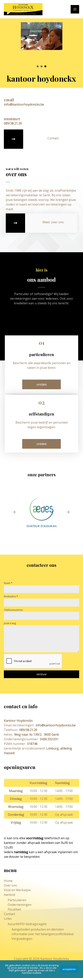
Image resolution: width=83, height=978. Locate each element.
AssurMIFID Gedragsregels (27, 924)
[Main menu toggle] (75, 9)
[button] (41, 384)
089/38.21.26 (28, 730)
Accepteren (69, 969)
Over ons (10, 885)
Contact (9, 914)
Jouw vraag (10, 623)
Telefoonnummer (13, 610)
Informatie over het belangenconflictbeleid (42, 934)
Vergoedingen (22, 939)
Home (8, 881)
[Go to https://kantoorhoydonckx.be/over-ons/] (41, 223)
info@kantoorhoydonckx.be (55, 725)
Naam (8, 583)
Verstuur (41, 674)
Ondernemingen (19, 905)
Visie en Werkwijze (17, 890)
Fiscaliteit (14, 909)
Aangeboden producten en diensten (38, 929)
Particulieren (17, 900)
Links (8, 918)
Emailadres (11, 596)
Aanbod (9, 895)
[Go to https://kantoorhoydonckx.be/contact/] (41, 139)
